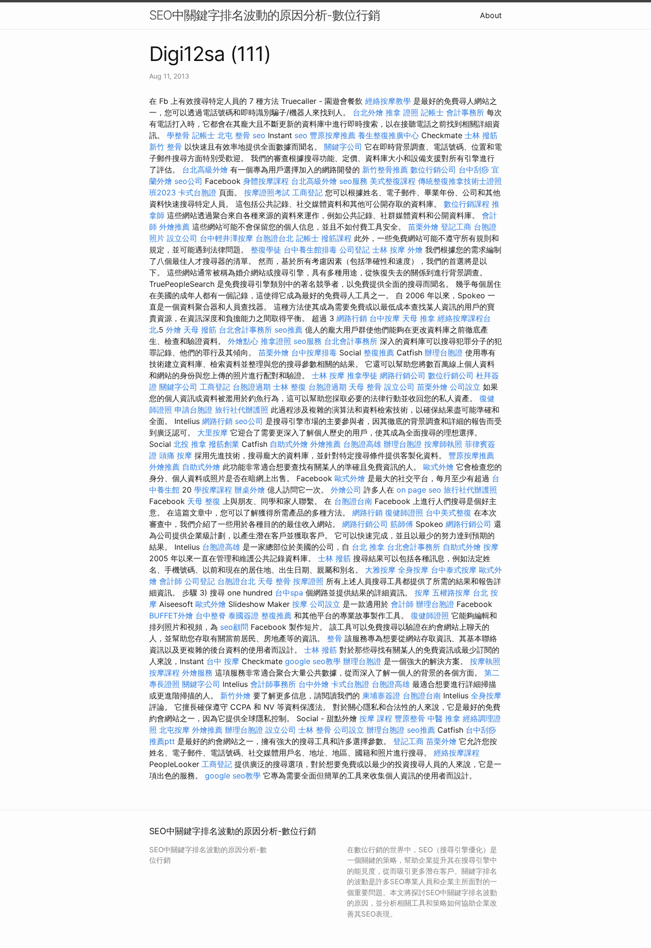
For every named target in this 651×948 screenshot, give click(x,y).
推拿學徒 (362, 375)
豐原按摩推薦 (333, 135)
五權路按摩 (451, 592)
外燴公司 (346, 489)
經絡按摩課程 (456, 752)
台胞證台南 (353, 501)
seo (259, 135)
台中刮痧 (473, 169)
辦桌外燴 (249, 489)
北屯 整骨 (233, 135)
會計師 (170, 581)
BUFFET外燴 (171, 615)
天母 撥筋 (199, 329)
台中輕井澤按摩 (226, 238)
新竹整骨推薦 (385, 169)
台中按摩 (384, 318)
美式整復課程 (393, 181)
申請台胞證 (193, 409)
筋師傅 (401, 524)
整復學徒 (266, 249)
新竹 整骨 (165, 146)
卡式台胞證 (197, 192)
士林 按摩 (388, 249)
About (491, 15)
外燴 (415, 249)
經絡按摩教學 (388, 101)
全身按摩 (413, 570)
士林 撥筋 (481, 135)
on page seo (419, 489)
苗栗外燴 (423, 227)
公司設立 (465, 387)
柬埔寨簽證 (381, 695)
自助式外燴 (289, 444)
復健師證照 (404, 512)
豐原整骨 (410, 718)
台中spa (289, 592)
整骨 (334, 638)
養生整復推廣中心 (388, 135)
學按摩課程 (213, 489)
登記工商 (456, 227)
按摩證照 (308, 581)
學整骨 (178, 135)
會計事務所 (465, 112)
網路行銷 (351, 318)
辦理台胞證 (444, 352)
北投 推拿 (189, 444)
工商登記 (307, 192)
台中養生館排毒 (310, 249)
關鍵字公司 (343, 146)
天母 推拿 (418, 318)
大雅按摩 (380, 570)
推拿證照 (276, 341)
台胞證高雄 (362, 444)
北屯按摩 (174, 730)
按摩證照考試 (267, 192)
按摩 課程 (375, 718)
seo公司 (188, 181)
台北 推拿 (368, 547)
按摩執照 (485, 661)
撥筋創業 (224, 444)
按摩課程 (164, 672)
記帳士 (432, 112)
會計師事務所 (273, 684)
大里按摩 (212, 432)
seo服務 (353, 181)
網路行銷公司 (403, 375)
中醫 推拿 (443, 718)
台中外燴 (313, 684)
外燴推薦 (174, 227)
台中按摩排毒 (314, 352)
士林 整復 (289, 387)
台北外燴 (368, 112)
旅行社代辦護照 (241, 409)
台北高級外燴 (205, 169)
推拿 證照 (402, 112)
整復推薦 (379, 352)
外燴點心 (243, 341)
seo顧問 (234, 627)
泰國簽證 (243, 615)
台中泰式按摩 (454, 570)
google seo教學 (313, 661)
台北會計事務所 (245, 329)
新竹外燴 (235, 695)
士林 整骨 (314, 730)
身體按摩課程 (266, 181)
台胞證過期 (252, 387)
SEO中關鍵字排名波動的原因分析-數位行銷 (264, 15)
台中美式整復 (448, 512)
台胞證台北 (274, 238)
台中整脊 (210, 615)
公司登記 (354, 249)
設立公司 (182, 238)
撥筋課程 (336, 238)
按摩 (490, 547)
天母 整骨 (365, 387)
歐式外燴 (438, 467)
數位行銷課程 (466, 204)
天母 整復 (203, 501)
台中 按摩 (222, 661)
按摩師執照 (443, 444)
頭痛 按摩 (175, 455)
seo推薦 (289, 329)
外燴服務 (197, 672)
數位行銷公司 (433, 169)
